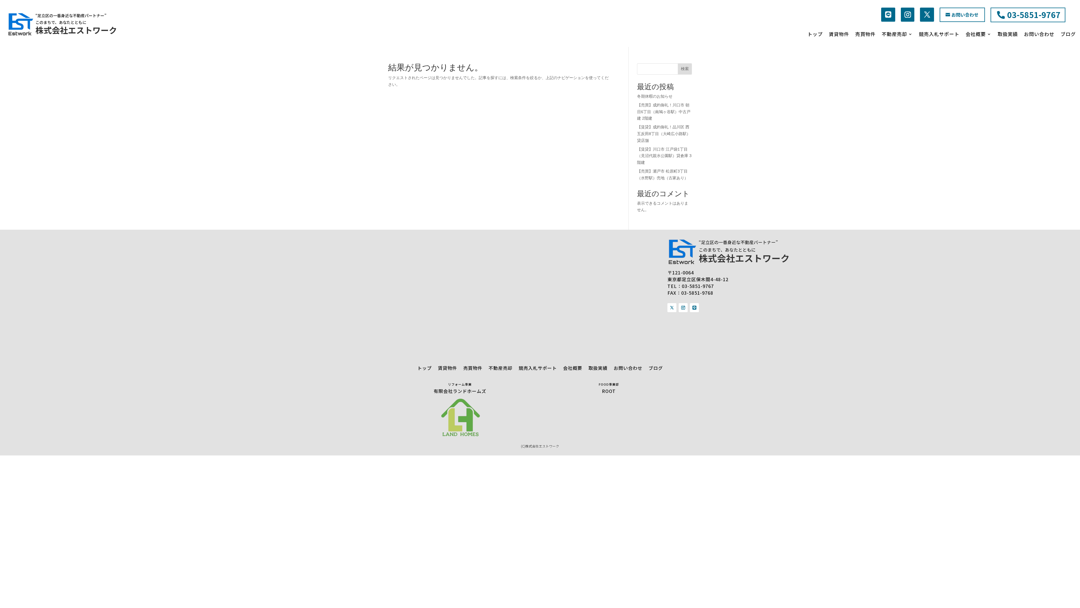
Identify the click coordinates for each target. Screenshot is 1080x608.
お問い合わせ (964, 14)
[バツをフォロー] (927, 15)
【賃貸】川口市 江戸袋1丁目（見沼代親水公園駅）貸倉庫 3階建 (664, 156)
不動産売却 (894, 34)
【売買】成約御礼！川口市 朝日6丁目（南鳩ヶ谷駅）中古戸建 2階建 (663, 112)
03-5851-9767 (1034, 14)
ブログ (1068, 34)
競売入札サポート (939, 34)
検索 (685, 68)
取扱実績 (1008, 34)
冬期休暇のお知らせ (654, 96)
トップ (815, 34)
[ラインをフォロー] (888, 15)
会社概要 (976, 34)
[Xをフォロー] (671, 307)
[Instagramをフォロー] (907, 15)
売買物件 (865, 34)
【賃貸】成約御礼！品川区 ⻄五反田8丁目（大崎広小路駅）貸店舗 (663, 134)
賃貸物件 (839, 34)
